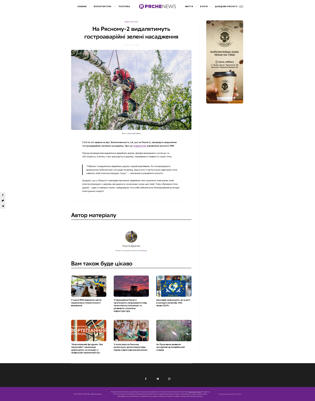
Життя (189, 6)
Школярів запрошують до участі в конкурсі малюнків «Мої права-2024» (173, 302)
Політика (124, 6)
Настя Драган (131, 246)
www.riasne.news (195, 392)
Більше (144, 250)
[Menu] (241, 6)
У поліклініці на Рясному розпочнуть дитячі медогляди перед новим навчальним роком (131, 347)
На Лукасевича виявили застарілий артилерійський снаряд (170, 347)
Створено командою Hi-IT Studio (230, 394)
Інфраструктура (131, 22)
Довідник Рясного (226, 6)
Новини (81, 6)
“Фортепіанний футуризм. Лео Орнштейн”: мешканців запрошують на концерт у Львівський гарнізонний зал (87, 348)
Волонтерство (103, 6)
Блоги (204, 6)
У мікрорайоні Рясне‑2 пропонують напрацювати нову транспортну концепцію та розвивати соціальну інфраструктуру (130, 305)
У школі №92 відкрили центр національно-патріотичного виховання (86, 302)
